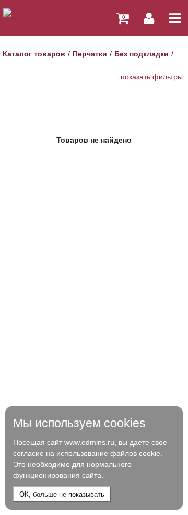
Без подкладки (141, 54)
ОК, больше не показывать (61, 494)
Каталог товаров (34, 54)
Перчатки (90, 54)
